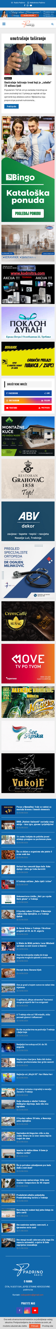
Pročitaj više (47, 1326)
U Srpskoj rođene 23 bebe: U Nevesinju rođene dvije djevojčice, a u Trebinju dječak (34, 914)
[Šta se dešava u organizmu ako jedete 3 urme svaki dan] (8, 854)
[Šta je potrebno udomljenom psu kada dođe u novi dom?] (8, 1168)
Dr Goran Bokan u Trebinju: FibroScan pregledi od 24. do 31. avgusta (34, 929)
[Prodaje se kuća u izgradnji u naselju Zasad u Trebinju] (8, 1092)
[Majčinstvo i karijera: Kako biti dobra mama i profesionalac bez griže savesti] (8, 1062)
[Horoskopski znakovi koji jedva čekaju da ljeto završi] (8, 1213)
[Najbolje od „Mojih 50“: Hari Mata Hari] (8, 1077)
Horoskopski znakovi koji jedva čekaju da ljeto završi (35, 1211)
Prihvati (34, 1326)
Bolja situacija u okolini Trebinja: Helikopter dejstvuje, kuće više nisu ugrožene (32, 1103)
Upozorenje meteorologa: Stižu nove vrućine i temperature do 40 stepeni (33, 1181)
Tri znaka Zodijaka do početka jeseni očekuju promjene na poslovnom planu (34, 838)
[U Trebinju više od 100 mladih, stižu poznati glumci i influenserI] (8, 1017)
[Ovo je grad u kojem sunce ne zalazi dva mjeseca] (8, 988)
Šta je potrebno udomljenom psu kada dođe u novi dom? (34, 1166)
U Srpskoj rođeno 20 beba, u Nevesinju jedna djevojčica (34, 1119)
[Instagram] (27, 1310)
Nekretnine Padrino (37, 3)
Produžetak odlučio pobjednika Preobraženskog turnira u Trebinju (32, 1196)
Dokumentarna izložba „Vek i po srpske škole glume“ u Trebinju (34, 897)
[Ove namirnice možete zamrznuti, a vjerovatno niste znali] (8, 1227)
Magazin (8, 78)
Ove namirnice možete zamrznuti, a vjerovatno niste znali (32, 1226)
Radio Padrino (19, 3)
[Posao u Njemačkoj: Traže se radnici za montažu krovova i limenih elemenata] (8, 809)
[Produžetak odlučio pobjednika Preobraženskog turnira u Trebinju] (8, 1198)
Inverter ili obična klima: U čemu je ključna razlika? (32, 1151)
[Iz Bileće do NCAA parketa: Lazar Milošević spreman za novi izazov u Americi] (8, 946)
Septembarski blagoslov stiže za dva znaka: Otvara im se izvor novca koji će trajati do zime (34, 1135)
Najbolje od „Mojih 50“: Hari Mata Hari (35, 1074)
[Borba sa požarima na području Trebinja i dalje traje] (8, 1032)
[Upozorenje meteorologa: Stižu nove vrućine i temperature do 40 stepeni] (8, 1183)
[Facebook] (19, 1310)
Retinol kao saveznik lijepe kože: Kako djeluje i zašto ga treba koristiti (33, 867)
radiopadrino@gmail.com (32, 1295)
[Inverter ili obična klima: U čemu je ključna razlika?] (8, 1153)
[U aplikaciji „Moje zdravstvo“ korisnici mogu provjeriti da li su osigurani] (8, 1002)
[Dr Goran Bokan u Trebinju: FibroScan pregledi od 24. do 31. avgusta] (8, 931)
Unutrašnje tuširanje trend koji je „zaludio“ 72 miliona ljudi (27, 83)
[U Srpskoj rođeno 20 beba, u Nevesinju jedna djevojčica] (8, 1121)
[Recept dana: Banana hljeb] (8, 973)
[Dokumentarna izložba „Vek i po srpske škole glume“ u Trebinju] (8, 899)
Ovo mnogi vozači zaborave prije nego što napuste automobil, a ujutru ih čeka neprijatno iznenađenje (35, 1242)
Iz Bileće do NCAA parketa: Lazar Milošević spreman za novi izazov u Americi (35, 944)
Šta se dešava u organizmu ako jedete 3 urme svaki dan (34, 853)
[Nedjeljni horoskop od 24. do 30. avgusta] (8, 1047)
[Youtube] (35, 1310)
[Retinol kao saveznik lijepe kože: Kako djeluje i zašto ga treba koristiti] (8, 869)
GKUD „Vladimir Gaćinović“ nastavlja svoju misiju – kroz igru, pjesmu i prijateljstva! (35, 823)
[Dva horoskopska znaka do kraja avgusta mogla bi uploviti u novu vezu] (8, 958)
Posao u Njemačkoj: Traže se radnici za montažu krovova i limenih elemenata (34, 808)
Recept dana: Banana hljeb (29, 970)
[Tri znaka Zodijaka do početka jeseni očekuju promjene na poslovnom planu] (8, 839)
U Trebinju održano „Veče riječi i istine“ (34, 881)
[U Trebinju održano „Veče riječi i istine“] (8, 884)
